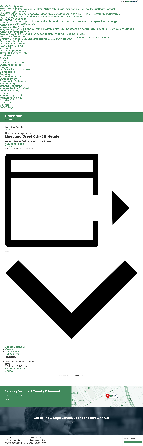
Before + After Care (80, 29)
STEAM (81, 21)
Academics (19, 19)
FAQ (44, 9)
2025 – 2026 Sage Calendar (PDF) (62, 375)
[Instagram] (57, 438)
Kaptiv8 (38, 443)
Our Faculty (86, 9)
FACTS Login (122, 1)
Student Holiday (15, 143)
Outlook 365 (12, 351)
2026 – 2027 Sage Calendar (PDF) (80, 375)
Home (6, 120)
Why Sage (40, 14)
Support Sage (21, 31)
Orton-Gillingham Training (28, 29)
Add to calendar (6, 251)
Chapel (10, 146)
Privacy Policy (27, 443)
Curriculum (70, 21)
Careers (90, 37)
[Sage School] (9, 20)
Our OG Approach (23, 21)
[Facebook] (55, 438)
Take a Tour (134, 1)
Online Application (24, 16)
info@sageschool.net (37, 440)
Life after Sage (55, 9)
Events (16, 36)
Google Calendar (15, 347)
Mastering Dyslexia (46, 39)
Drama (89, 21)
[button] (141, 435)
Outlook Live (12, 354)
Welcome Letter (33, 9)
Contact (110, 9)
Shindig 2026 (65, 39)
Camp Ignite (51, 29)
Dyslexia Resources (24, 24)
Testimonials (71, 9)
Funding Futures (75, 34)
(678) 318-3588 (35, 438)
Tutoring (64, 29)
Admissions (19, 11)
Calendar (79, 37)
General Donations (24, 34)
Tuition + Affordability (96, 14)
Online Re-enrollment (48, 16)
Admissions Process (57, 14)
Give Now (128, 1)
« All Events (8, 129)
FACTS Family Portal (72, 16)
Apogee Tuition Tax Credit (50, 34)
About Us (18, 6)
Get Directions (7, 399)
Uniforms (114, 14)
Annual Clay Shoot (24, 39)
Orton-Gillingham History (49, 21)
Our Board (99, 9)
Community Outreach (123, 29)
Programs (18, 26)
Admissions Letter (23, 14)
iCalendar (10, 349)
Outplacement (100, 29)
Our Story (18, 9)
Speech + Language (105, 21)
